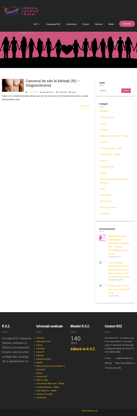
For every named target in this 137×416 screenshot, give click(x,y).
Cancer (73, 92)
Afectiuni (104, 111)
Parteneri (99, 24)
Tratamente (105, 213)
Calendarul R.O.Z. (107, 117)
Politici (103, 189)
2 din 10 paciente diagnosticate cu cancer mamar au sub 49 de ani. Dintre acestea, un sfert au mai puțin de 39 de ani (119, 270)
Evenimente (71, 24)
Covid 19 (103, 142)
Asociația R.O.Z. (48, 92)
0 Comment (62, 92)
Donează (127, 24)
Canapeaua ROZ (53, 24)
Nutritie (103, 173)
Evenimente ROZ (107, 167)
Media (111, 24)
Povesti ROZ (105, 195)
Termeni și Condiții (113, 368)
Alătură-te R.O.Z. (83, 349)
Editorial (103, 160)
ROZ (35, 24)
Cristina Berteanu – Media (111, 148)
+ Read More (84, 106)
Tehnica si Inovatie (108, 207)
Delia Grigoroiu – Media (110, 154)
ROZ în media (106, 201)
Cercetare (104, 130)
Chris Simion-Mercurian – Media (114, 136)
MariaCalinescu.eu (90, 410)
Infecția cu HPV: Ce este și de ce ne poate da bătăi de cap (119, 289)
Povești (85, 24)
